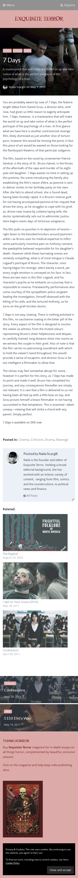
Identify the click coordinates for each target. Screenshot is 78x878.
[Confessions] (35, 629)
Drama (27, 50)
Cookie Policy (13, 863)
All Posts (31, 495)
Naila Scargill (18, 87)
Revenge (62, 440)
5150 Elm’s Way (17, 718)
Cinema (7, 50)
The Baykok (10, 554)
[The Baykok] (35, 532)
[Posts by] (6, 87)
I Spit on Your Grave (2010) (20, 602)
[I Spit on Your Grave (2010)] (35, 580)
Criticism (17, 50)
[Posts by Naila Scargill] (12, 459)
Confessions (11, 650)
